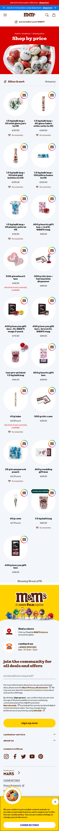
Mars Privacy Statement (35, 687)
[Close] (55, 802)
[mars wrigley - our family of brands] (12, 773)
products (26, 33)
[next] (55, 8)
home (17, 33)
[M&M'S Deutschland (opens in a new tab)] (32, 756)
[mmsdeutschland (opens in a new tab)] (15, 756)
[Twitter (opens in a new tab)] (23, 756)
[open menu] (5, 15)
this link (38, 710)
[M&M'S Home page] (29, 15)
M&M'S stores (41, 632)
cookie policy (17, 814)
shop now (44, 2)
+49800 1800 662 (27, 647)
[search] (47, 15)
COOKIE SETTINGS (11, 780)
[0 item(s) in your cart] (54, 15)
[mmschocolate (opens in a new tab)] (6, 756)
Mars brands (9, 705)
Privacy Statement (12, 785)
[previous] (4, 8)
